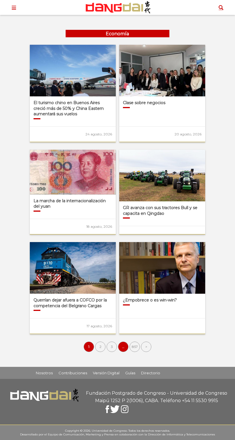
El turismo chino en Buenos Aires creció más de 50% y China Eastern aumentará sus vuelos (69, 108)
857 (135, 346)
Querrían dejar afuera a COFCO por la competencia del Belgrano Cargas (70, 302)
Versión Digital (106, 373)
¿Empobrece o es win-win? (150, 300)
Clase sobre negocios (144, 102)
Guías (130, 373)
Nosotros (44, 373)
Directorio (150, 373)
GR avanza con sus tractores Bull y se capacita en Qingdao (160, 210)
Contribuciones (72, 373)
